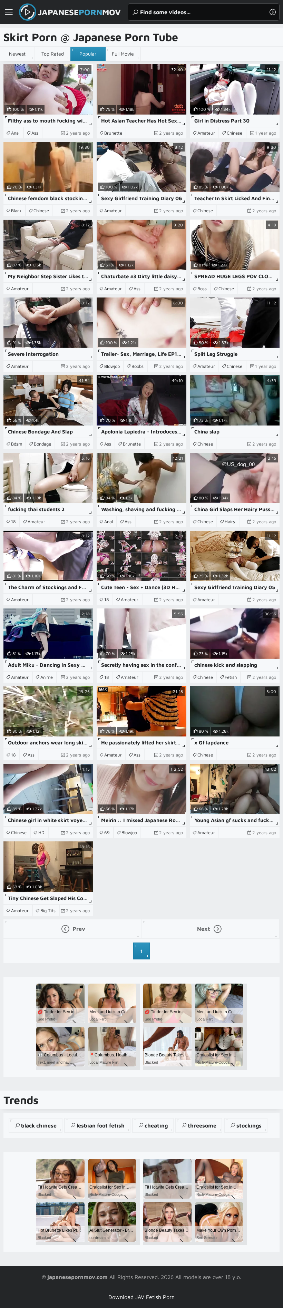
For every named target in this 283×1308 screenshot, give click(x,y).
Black (16, 210)
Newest (17, 54)
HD (41, 832)
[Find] (272, 12)
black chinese (39, 1125)
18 (13, 521)
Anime (46, 677)
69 (107, 832)
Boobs (137, 366)
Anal (15, 133)
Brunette (113, 133)
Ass (34, 133)
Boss (202, 288)
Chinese (234, 133)
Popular (87, 54)
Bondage (42, 444)
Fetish (231, 677)
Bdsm (16, 444)
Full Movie (123, 54)
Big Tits (48, 910)
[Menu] (8, 12)
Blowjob (112, 366)
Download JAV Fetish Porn (141, 1297)
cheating (156, 1125)
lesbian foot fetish (101, 1125)
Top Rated (52, 54)
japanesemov (79, 12)
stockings (249, 1125)
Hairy (230, 521)
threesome (202, 1125)
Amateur (206, 133)
